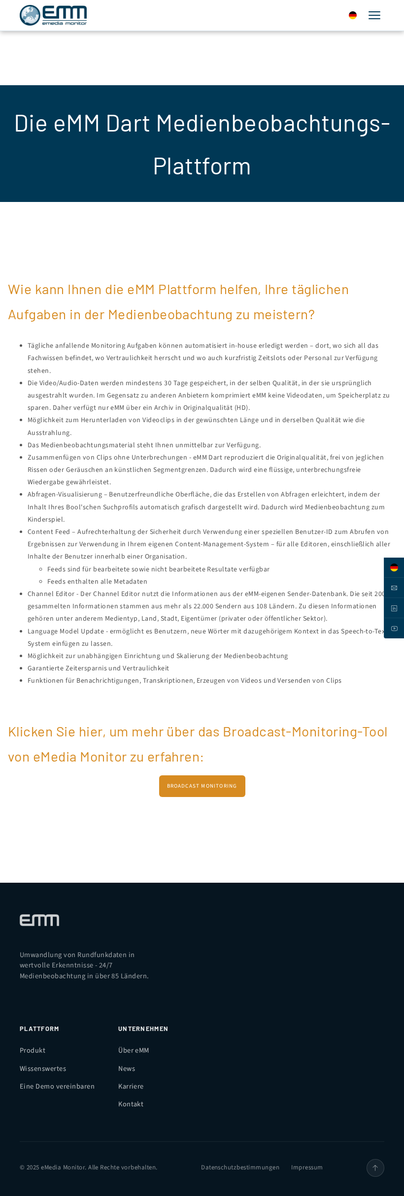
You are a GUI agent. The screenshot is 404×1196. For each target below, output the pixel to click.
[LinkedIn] (394, 608)
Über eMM (133, 1050)
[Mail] (394, 588)
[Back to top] (375, 1168)
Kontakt (130, 1104)
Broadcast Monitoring (202, 786)
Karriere (131, 1086)
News (126, 1068)
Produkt (32, 1050)
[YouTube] (394, 628)
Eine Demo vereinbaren (57, 1086)
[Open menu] (374, 15)
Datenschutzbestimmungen (240, 1167)
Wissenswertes (43, 1068)
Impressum (307, 1167)
